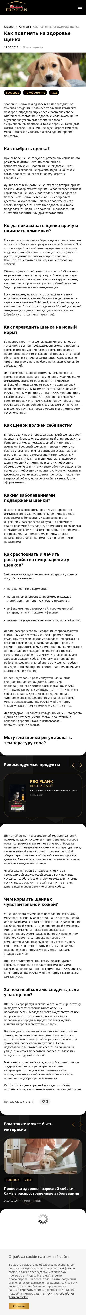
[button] (73, 765)
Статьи (24, 26)
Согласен (19, 1306)
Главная (9, 26)
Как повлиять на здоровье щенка (56, 26)
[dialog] (43, 1282)
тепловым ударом (49, 843)
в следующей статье (67, 1089)
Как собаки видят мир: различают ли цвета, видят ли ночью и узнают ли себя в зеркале (43, 1193)
